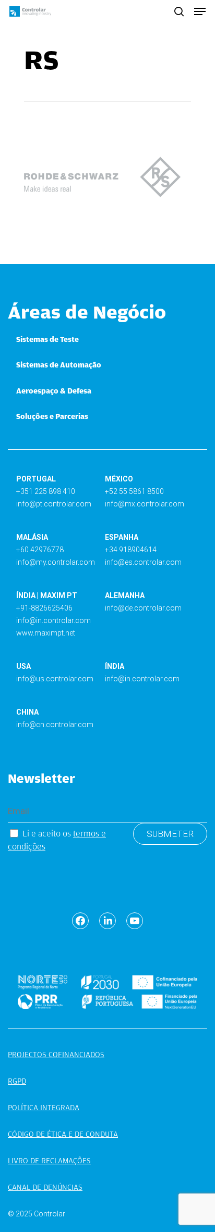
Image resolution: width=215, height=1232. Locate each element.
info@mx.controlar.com (144, 504)
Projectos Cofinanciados (56, 1054)
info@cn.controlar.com (54, 724)
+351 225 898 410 (45, 491)
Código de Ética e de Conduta (63, 1134)
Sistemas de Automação (58, 365)
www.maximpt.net (45, 633)
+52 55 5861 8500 (134, 491)
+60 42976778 (40, 549)
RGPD (17, 1081)
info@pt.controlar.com (53, 504)
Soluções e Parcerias (52, 416)
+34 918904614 (131, 549)
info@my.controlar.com (55, 562)
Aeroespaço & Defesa (53, 391)
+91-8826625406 (44, 608)
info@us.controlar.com (54, 679)
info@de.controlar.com (143, 608)
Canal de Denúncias (45, 1187)
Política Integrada (43, 1107)
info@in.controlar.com (53, 620)
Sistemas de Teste (47, 339)
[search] (179, 11)
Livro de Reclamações (49, 1161)
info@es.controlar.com (143, 562)
